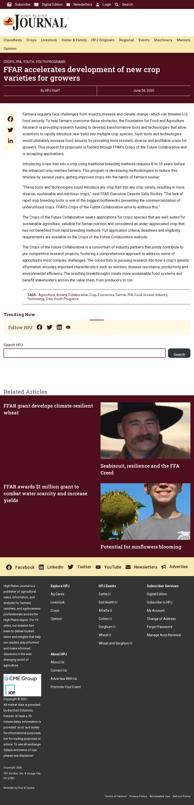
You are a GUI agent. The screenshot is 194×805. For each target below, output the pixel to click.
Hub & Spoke (26, 787)
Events (144, 40)
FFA (130, 295)
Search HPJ (13, 345)
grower (148, 295)
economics (106, 295)
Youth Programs (51, 62)
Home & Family (74, 40)
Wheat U (105, 635)
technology (35, 299)
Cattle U (104, 594)
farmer (121, 295)
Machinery (163, 40)
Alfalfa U (105, 610)
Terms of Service (116, 796)
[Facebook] (10, 119)
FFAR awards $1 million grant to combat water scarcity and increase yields (45, 493)
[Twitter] (10, 130)
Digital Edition (157, 594)
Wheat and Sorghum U (115, 643)
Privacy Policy (138, 796)
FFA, (19, 62)
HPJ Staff (52, 90)
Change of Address (161, 619)
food (138, 295)
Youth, (29, 62)
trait (49, 299)
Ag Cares (57, 594)
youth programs (66, 299)
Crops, (9, 62)
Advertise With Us (64, 679)
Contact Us (59, 670)
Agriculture (47, 295)
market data (16, 704)
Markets (183, 40)
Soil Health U (108, 602)
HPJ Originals (102, 40)
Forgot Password (159, 627)
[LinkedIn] (10, 141)
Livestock (49, 40)
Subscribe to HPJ (159, 602)
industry (161, 295)
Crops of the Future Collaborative (105, 237)
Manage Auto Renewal (164, 635)
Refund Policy (181, 796)
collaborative (78, 295)
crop (93, 295)
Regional (126, 40)
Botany (62, 295)
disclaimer (26, 755)
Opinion (10, 48)
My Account (156, 610)
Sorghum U (107, 627)
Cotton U (105, 619)
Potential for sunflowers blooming (141, 547)
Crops (31, 40)
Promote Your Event (66, 687)
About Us (57, 662)
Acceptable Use (160, 796)
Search (179, 354)
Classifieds (13, 40)
